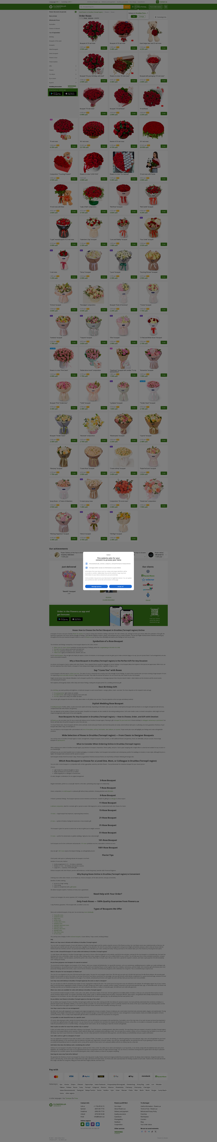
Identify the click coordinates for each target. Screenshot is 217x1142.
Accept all (120, 586)
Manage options (96, 586)
